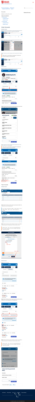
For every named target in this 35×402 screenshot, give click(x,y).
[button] (33, 2)
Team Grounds (4, 21)
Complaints (18, 392)
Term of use (14, 392)
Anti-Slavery (4, 392)
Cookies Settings (23, 392)
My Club (12, 8)
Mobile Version (5, 24)
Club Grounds (4, 17)
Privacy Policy (9, 392)
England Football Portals (6, 8)
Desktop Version (5, 18)
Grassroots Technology (5, 7)
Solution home (12, 7)
